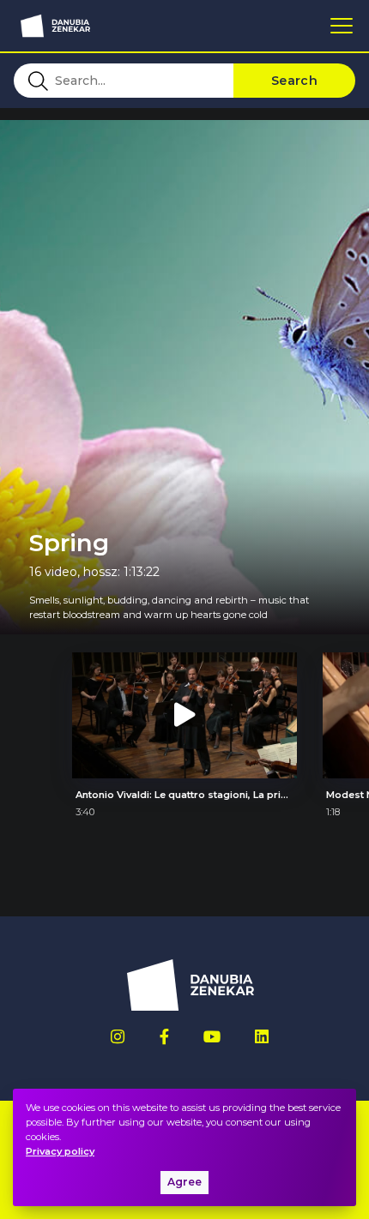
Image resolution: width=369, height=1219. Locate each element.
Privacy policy (60, 1151)
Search (294, 80)
